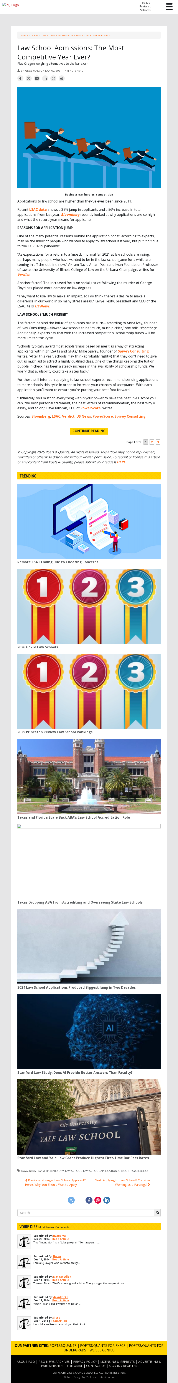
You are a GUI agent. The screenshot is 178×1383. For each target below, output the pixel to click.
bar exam (38, 1170)
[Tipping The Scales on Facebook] (89, 1200)
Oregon (123, 1170)
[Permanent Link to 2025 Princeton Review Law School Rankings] (89, 691)
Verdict (68, 416)
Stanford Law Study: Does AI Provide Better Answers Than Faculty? (75, 1072)
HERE (121, 462)
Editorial (75, 1366)
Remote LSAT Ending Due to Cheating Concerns (57, 562)
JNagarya (59, 1235)
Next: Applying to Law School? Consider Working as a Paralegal (122, 1182)
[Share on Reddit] (62, 78)
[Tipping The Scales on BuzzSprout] (80, 1200)
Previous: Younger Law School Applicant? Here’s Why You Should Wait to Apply (55, 1182)
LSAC (56, 416)
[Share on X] (29, 78)
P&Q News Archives (54, 1361)
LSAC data (38, 209)
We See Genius (102, 1350)
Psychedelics (139, 1170)
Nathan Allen (62, 1276)
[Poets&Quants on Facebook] (97, 1200)
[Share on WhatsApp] (53, 78)
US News (83, 416)
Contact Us (95, 1366)
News (35, 35)
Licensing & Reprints (117, 1361)
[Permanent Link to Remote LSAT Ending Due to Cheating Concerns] (89, 521)
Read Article (60, 1239)
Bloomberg (40, 416)
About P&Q (26, 1361)
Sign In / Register (123, 1366)
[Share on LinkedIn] (45, 78)
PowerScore (91, 408)
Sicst (56, 1317)
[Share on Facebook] (20, 78)
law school (73, 1170)
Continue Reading (89, 431)
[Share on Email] (37, 78)
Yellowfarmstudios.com (100, 1377)
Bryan (57, 1256)
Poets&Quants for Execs (102, 1345)
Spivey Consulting (133, 351)
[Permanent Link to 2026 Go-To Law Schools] (89, 606)
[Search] (157, 1212)
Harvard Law (55, 1170)
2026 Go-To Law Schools (37, 647)
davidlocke (60, 1297)
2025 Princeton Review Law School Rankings (54, 732)
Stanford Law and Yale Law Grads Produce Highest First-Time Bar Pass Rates (83, 1158)
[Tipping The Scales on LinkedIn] (106, 1200)
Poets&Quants (63, 1345)
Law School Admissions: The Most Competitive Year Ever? (76, 35)
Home (24, 35)
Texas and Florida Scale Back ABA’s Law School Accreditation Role (73, 817)
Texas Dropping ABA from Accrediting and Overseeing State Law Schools (80, 902)
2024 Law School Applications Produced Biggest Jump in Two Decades (76, 987)
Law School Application (100, 1170)
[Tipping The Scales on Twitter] (71, 1200)
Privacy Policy (85, 1361)
